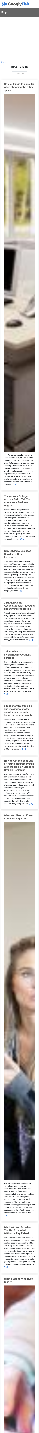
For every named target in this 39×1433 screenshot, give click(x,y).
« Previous (16, 73)
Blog (10, 62)
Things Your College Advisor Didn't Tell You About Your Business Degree (17, 501)
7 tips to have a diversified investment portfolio (17, 654)
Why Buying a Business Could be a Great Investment (17, 554)
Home (3, 62)
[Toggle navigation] (35, 4)
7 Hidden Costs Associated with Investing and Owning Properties (19, 605)
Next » (24, 73)
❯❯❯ (15, 484)
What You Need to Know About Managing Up (18, 817)
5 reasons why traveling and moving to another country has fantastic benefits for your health (18, 710)
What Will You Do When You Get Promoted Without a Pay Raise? (17, 1230)
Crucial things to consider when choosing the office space (19, 87)
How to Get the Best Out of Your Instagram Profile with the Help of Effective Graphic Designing (19, 765)
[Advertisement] (19, 37)
